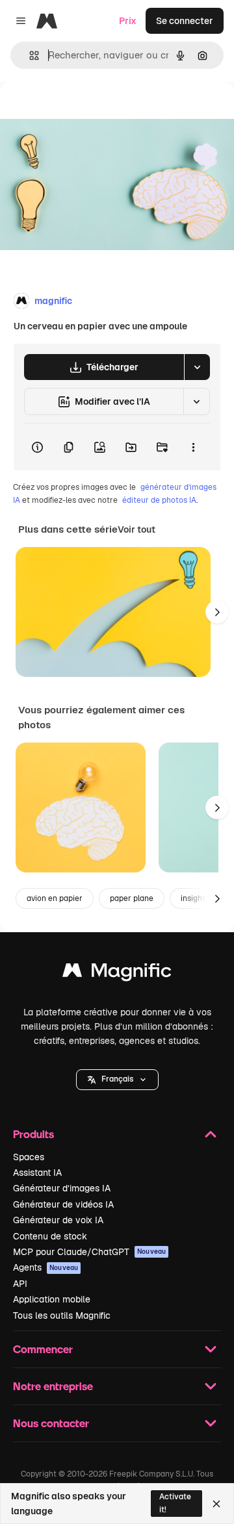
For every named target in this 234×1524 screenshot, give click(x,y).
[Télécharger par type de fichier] (197, 367)
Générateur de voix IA (58, 1220)
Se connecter (184, 21)
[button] (117, 1079)
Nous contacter (51, 1423)
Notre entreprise (53, 1386)
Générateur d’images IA (61, 1188)
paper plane (131, 898)
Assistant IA (37, 1172)
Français (117, 1079)
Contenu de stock (50, 1236)
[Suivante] (217, 612)
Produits (33, 1134)
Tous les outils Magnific (61, 1315)
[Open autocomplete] (29, 55)
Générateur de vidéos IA (63, 1204)
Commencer (43, 1349)
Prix (127, 21)
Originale (86, 111)
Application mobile (51, 1299)
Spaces (28, 1157)
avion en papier (55, 898)
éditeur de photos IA (159, 500)
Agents (45, 1267)
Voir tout (136, 529)
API (20, 1283)
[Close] (216, 1504)
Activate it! (175, 1503)
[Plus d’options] (193, 447)
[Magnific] (117, 973)
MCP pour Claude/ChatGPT (89, 1252)
